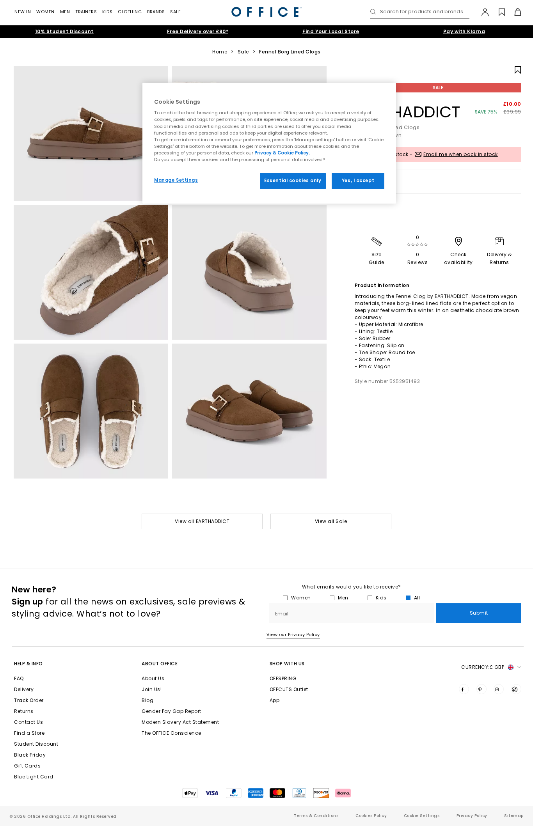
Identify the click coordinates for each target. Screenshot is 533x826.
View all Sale (331, 521)
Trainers (86, 12)
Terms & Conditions (316, 816)
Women (45, 12)
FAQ (19, 678)
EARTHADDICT (407, 112)
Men (65, 12)
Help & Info (28, 663)
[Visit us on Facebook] (464, 689)
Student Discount (36, 744)
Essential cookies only (293, 180)
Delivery (24, 689)
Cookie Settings (422, 816)
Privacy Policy (472, 816)
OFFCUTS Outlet (289, 689)
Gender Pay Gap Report (171, 711)
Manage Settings (176, 180)
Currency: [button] (482, 667)
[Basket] (513, 12)
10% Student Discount (64, 31)
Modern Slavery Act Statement (180, 722)
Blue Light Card (33, 776)
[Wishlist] (497, 12)
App (275, 700)
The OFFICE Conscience (171, 733)
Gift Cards (27, 765)
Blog (147, 700)
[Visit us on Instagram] (499, 689)
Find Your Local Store (330, 31)
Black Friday (30, 755)
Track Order (29, 700)
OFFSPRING (283, 678)
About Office (160, 663)
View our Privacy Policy (293, 634)
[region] (269, 143)
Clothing (130, 12)
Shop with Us (287, 663)
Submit (479, 613)
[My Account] (481, 12)
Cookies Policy (371, 816)
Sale (175, 12)
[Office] (266, 12)
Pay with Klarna (464, 31)
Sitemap (514, 816)
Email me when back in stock (460, 154)
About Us (153, 678)
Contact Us (28, 722)
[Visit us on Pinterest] (481, 689)
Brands (156, 12)
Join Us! (152, 689)
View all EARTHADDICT (202, 521)
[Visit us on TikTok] (516, 689)
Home (219, 52)
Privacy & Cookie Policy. (282, 153)
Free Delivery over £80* (198, 31)
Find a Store (29, 733)
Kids (107, 12)
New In (22, 12)
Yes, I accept (358, 180)
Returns (24, 711)
